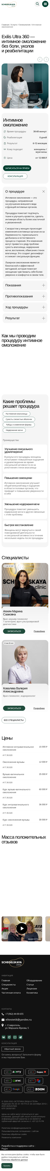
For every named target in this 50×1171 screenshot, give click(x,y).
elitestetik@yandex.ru (19, 1019)
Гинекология (24, 24)
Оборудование (34, 980)
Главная (5, 24)
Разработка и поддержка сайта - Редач (18, 1147)
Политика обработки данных (14, 1159)
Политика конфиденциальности (16, 1128)
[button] (17, 168)
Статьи (30, 984)
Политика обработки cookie (14, 1134)
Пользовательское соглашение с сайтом (20, 1131)
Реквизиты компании (11, 1137)
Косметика (32, 992)
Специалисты (9, 984)
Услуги (14, 24)
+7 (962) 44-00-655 (14, 1013)
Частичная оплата (11, 992)
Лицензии (32, 988)
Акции (5, 988)
